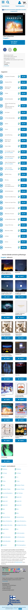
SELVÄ (20, 608)
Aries (17, 529)
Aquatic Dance (5, 529)
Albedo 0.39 (18, 497)
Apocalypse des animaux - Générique (8, 525)
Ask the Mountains (6, 537)
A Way (3, 485)
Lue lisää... (4, 575)
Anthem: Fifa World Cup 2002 (8, 521)
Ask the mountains (20, 533)
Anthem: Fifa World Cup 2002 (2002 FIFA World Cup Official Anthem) (22, 521)
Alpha (3, 509)
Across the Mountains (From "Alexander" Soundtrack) (8, 493)
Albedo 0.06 (4, 497)
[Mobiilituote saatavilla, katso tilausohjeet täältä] (19, 76)
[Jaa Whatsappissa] (15, 49)
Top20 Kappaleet (20, 6)
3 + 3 (3, 477)
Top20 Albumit (5, 6)
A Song (3, 481)
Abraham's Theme (20, 485)
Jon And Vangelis (9, 152)
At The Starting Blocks (21, 545)
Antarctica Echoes (6, 517)
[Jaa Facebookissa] (5, 49)
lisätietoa (16, 608)
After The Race (19, 493)
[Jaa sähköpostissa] (10, 49)
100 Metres (4, 469)
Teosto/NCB (5, 581)
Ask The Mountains (20, 537)
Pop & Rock (6, 65)
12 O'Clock (4, 473)
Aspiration (4, 545)
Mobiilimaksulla (18, 562)
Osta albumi (14, 42)
